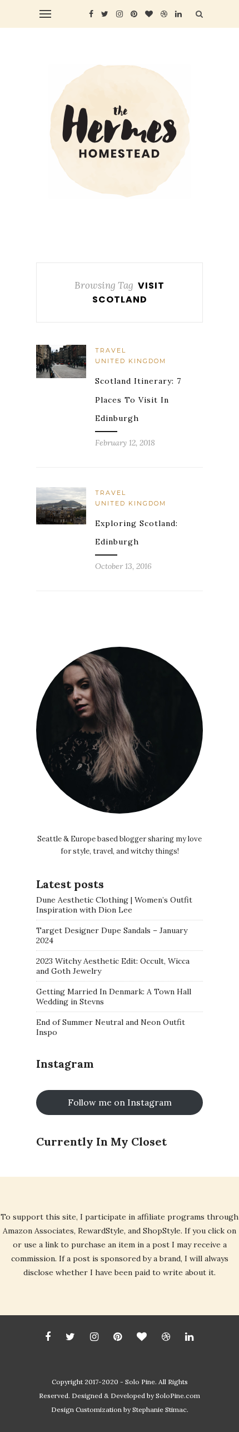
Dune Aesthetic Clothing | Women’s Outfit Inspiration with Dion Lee (114, 905)
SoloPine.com (178, 1395)
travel (110, 350)
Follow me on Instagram (120, 1102)
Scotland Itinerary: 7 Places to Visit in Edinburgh (138, 399)
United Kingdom (130, 361)
